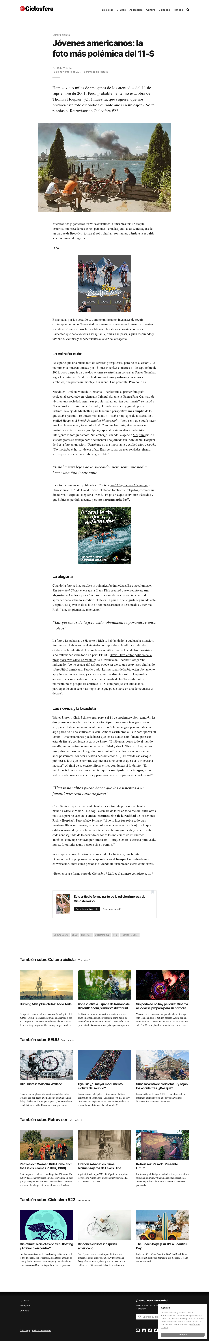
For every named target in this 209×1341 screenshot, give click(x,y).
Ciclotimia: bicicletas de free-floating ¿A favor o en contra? (46, 1246)
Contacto (24, 1310)
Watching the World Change (128, 485)
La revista (25, 1300)
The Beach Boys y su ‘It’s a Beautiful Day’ (161, 1246)
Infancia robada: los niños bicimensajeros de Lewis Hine (99, 1166)
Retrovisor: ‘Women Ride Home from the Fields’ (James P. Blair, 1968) (46, 1166)
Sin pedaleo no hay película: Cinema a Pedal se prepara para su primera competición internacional (162, 1008)
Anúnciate (25, 1305)
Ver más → (84, 960)
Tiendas (178, 9)
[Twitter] (156, 1330)
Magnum (139, 435)
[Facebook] (150, 1330)
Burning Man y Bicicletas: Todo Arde (46, 1004)
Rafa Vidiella (64, 68)
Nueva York (87, 324)
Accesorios (136, 9)
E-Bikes (121, 9)
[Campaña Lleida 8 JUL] (104, 535)
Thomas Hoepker (106, 367)
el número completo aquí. (134, 873)
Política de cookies (41, 1330)
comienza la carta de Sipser (90, 741)
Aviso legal (25, 1330)
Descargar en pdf (112, 909)
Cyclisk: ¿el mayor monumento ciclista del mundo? (100, 1086)
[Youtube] (138, 1330)
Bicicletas (107, 9)
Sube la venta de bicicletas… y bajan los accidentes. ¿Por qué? (162, 1086)
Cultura (150, 9)
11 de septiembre (142, 367)
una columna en (142, 585)
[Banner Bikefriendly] (104, 283)
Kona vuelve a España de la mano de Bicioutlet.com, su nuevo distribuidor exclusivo (104, 1008)
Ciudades (164, 9)
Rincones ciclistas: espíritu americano (97, 1246)
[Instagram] (144, 1330)
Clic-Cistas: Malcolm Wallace (41, 1084)
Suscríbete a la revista (87, 909)
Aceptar (183, 1334)
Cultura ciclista (61, 34)
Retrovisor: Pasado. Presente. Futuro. (157, 1166)
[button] (107, 9)
